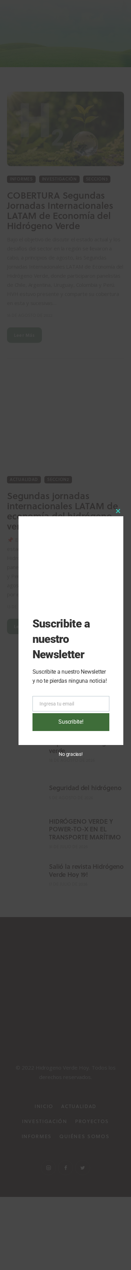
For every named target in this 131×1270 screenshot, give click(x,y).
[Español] (116, 11)
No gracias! (71, 754)
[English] (108, 11)
